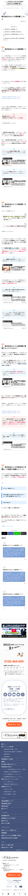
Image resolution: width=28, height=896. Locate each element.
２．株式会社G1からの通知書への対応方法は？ (12, 31)
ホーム (2, 8)
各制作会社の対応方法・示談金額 (10, 838)
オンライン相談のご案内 (7, 708)
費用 (4, 761)
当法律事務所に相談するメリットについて (13, 776)
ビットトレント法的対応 (8, 746)
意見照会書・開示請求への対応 (10, 749)
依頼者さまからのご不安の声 (9, 818)
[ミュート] (22, 636)
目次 (12, 26)
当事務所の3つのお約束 (8, 759)
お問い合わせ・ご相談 (15, 724)
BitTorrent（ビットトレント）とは (10, 779)
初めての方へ (6, 820)
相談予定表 (5, 806)
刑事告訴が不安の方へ (7, 766)
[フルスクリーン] (24, 636)
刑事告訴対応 (7, 756)
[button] (24, 533)
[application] (14, 631)
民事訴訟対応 (7, 754)
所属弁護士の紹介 (6, 803)
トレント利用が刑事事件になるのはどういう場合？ (15, 769)
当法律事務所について (7, 801)
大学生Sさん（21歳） (8, 789)
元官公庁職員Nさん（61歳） (10, 794)
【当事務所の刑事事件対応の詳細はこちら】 (11, 96)
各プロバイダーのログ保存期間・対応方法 (12, 835)
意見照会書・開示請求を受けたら (11, 784)
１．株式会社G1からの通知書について (10, 29)
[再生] (3, 636)
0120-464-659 (14, 661)
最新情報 (5, 833)
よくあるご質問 (6, 823)
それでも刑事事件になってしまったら (12, 774)
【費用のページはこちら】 (7, 526)
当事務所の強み (6, 815)
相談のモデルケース (7, 786)
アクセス (5, 808)
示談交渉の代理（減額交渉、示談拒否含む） (13, 751)
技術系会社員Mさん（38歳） (10, 791)
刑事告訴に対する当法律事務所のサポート (13, 771)
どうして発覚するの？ (9, 781)
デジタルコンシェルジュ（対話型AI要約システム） (15, 850)
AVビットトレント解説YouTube (9, 830)
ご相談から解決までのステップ (9, 764)
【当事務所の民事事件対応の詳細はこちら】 (11, 98)
